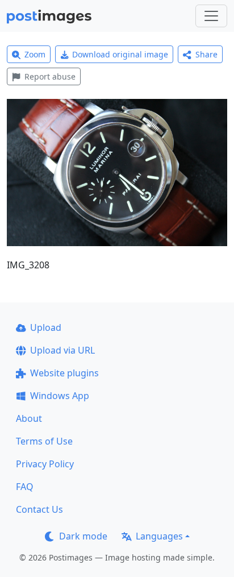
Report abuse (50, 76)
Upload (45, 327)
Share (206, 54)
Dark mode (83, 536)
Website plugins (64, 373)
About (29, 418)
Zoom (34, 54)
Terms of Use (44, 441)
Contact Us (39, 509)
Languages (159, 536)
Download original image (120, 54)
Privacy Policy (45, 464)
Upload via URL (62, 350)
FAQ (25, 486)
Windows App (59, 395)
